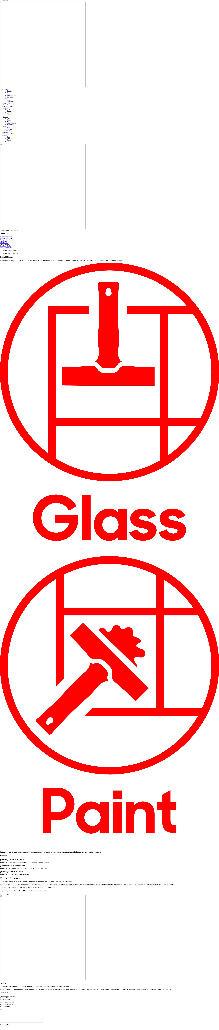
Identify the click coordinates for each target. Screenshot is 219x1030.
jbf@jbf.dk (7, 1006)
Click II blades (4, 243)
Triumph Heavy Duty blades (7, 240)
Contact (5, 104)
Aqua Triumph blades (6, 247)
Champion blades (4, 244)
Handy (9, 92)
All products (10, 97)
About (5, 98)
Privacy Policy (4, 1028)
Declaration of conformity (16, 1028)
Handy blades (3, 241)
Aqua (8, 94)
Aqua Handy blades (5, 246)
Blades (7, 230)
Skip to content (4, 0)
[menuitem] (5, 108)
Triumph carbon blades (6, 236)
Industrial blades (11, 95)
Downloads (6, 103)
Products (5, 89)
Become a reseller (8, 106)
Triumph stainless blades (6, 238)
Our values (10, 101)
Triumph (9, 91)
